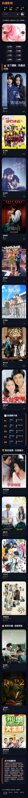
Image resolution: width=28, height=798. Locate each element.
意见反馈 (5, 793)
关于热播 (5, 792)
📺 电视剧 (10, 8)
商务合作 (22, 792)
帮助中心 (11, 792)
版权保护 (16, 792)
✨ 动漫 (22, 8)
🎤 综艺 (17, 8)
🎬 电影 (5, 8)
